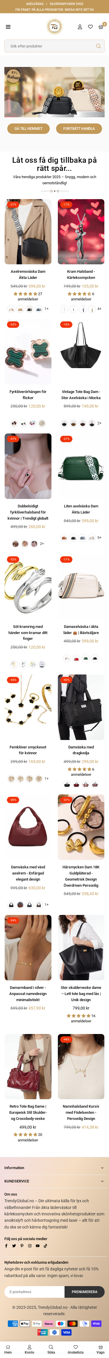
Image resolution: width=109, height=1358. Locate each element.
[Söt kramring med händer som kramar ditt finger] (28, 586)
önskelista (75, 1352)
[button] (8, 27)
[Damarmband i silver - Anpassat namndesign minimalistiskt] (28, 947)
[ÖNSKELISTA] (90, 27)
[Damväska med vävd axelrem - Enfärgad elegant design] (28, 827)
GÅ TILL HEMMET (28, 129)
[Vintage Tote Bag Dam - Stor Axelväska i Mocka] (81, 352)
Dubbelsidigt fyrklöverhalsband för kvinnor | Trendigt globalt (28, 512)
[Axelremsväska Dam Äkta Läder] (28, 232)
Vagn (101, 1352)
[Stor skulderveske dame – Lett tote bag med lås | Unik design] (81, 947)
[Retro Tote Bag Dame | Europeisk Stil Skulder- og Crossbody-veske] (28, 1066)
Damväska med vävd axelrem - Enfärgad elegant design (28, 873)
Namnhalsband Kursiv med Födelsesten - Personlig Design (81, 1112)
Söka (51, 1352)
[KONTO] (80, 27)
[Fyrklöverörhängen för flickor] (28, 352)
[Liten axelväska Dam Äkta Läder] (81, 466)
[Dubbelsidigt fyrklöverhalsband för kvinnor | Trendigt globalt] (28, 466)
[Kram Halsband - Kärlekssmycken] (81, 232)
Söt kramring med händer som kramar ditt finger (27, 632)
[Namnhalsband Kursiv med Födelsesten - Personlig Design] (81, 1066)
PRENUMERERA (84, 1292)
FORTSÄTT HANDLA (79, 129)
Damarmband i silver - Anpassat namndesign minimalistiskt (28, 993)
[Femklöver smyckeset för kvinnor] (28, 707)
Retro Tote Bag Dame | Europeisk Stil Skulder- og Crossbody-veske (28, 1112)
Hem (8, 1352)
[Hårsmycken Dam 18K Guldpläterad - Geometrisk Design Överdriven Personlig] (81, 827)
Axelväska (35, 4)
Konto (29, 1352)
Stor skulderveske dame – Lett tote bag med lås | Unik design (81, 993)
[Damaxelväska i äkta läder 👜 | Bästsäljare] (81, 586)
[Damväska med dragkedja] (81, 707)
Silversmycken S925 (66, 4)
